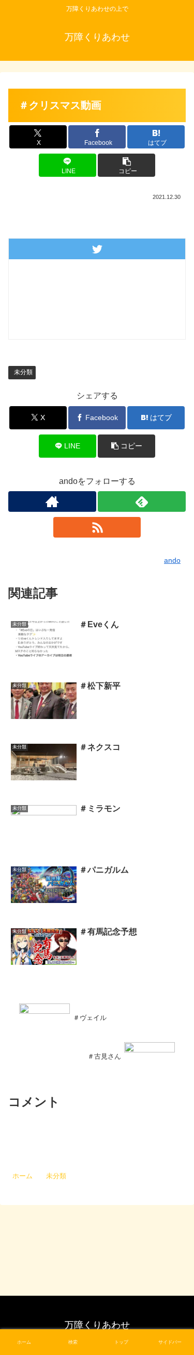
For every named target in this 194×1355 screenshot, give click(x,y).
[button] (126, 165)
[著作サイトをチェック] (52, 501)
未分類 (23, 372)
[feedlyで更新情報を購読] (142, 501)
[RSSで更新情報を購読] (97, 527)
